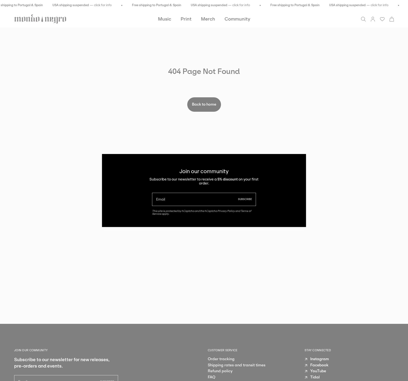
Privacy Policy (226, 211)
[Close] (299, 161)
